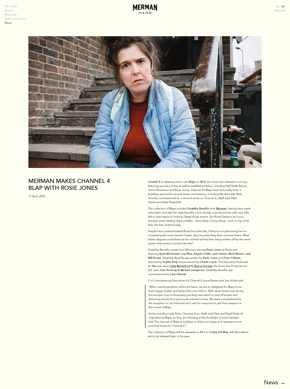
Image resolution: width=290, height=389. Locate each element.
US (277, 6)
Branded (279, 10)
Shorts (9, 10)
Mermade (11, 14)
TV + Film (11, 6)
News (8, 22)
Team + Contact (15, 18)
